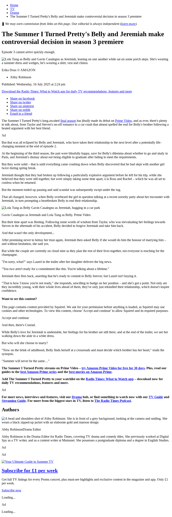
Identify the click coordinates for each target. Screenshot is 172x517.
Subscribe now (11, 490)
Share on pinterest (22, 106)
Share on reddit (20, 110)
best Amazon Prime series (38, 372)
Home (14, 5)
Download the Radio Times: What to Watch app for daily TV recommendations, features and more (67, 91)
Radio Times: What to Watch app (110, 379)
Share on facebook (22, 98)
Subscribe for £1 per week (30, 470)
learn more (128, 24)
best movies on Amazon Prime (90, 372)
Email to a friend (21, 113)
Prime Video (123, 120)
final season (68, 120)
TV (12, 9)
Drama (14, 12)
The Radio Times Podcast (112, 401)
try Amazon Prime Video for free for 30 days (113, 368)
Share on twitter (20, 102)
